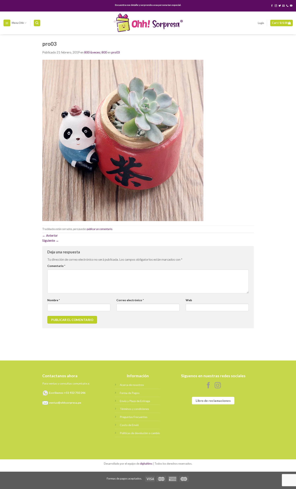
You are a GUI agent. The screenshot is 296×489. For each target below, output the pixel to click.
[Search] (37, 23)
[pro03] (122, 140)
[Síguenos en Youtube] (291, 5)
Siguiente (50, 240)
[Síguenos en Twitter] (279, 5)
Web (189, 300)
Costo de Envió (129, 425)
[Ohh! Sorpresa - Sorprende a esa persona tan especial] (148, 22)
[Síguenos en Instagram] (276, 5)
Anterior (50, 235)
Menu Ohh (18, 22)
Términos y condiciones (134, 409)
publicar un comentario (99, 229)
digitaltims (146, 463)
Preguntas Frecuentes (133, 417)
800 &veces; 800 (95, 52)
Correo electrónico (130, 300)
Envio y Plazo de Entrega (135, 401)
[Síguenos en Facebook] (272, 5)
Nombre (53, 300)
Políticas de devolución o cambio (140, 433)
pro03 (115, 52)
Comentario (56, 265)
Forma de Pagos (130, 393)
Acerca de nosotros (132, 385)
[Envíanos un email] (283, 5)
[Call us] (287, 5)
